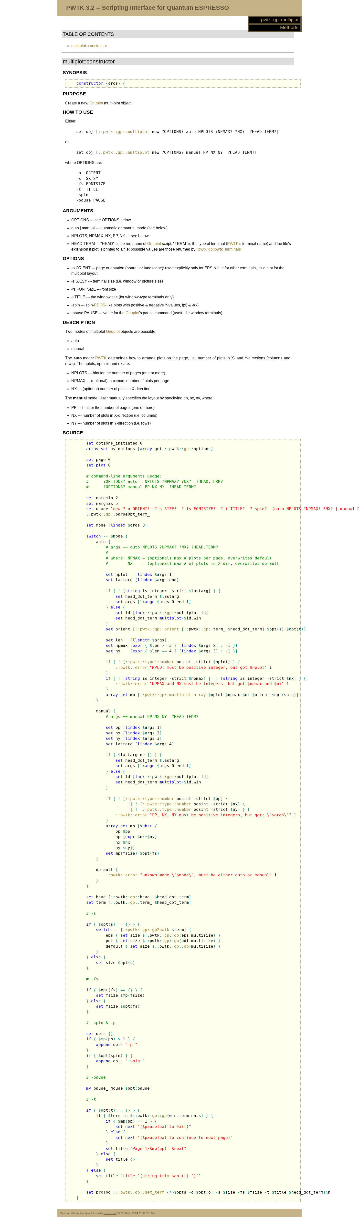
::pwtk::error (131, 667)
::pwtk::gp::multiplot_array (173, 694)
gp (186, 448)
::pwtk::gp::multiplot (278, 19)
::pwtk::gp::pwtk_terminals (218, 249)
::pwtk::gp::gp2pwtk (146, 929)
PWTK (233, 244)
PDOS (99, 305)
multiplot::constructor (89, 46)
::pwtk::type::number (149, 661)
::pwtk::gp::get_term (140, 1192)
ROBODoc (110, 1213)
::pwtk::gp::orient (157, 629)
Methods (289, 27)
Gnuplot (96, 103)
